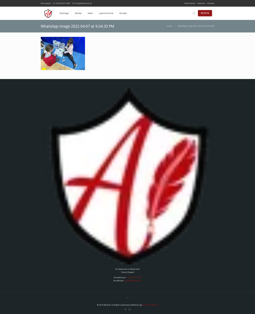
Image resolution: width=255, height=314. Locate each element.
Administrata (189, 3)
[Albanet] (48, 13)
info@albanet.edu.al (83, 3)
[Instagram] (129, 309)
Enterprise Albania (150, 305)
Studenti (210, 3)
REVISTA (205, 13)
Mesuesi (201, 3)
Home (169, 26)
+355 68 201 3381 (62, 3)
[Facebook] (125, 309)
